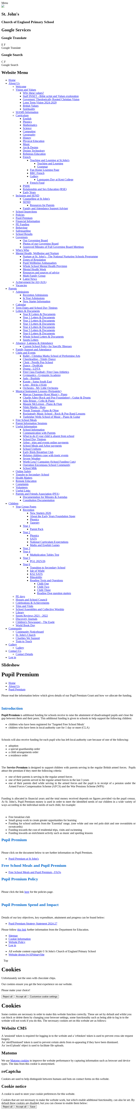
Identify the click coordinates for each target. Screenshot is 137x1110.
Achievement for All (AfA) (31, 282)
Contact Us (15, 650)
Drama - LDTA (31, 368)
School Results (24, 234)
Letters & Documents (28, 311)
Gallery (34, 176)
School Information (34, 429)
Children (13, 503)
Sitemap (13, 935)
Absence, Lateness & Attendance (34, 343)
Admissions (22, 291)
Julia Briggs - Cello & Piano (39, 400)
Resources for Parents (42, 205)
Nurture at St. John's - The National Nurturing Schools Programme (60, 256)
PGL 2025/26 (37, 561)
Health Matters (24, 477)
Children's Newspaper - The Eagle (35, 622)
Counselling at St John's (36, 198)
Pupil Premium (24, 218)
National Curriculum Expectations (49, 541)
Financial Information (28, 221)
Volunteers (22, 487)
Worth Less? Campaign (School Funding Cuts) (49, 461)
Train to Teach (24, 641)
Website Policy (17, 942)
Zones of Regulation (34, 259)
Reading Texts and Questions (46, 580)
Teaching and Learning (50, 163)
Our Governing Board (35, 240)
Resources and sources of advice (41, 272)
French (27, 157)
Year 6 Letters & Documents (39, 333)
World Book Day (25, 625)
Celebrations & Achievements (32, 602)
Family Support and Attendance (33, 349)
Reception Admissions (35, 294)
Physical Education (33, 141)
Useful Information (26, 426)
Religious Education (34, 153)
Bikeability (36, 577)
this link (21, 929)
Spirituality (29, 108)
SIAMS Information (27, 112)
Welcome (21, 86)
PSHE (26, 185)
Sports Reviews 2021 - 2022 (32, 615)
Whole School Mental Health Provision (45, 266)
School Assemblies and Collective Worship (40, 609)
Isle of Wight (37, 570)
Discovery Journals (26, 618)
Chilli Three (44, 590)
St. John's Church (25, 634)
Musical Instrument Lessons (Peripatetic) (38, 391)
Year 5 (26, 557)
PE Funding (22, 224)
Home (12, 80)
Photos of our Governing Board (41, 243)
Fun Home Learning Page (44, 169)
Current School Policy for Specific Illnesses (47, 346)
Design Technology (34, 150)
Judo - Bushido (31, 378)
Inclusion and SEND (27, 195)
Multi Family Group (34, 275)
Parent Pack (36, 529)
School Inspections (26, 211)
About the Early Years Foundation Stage (52, 516)
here (26, 891)
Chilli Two (43, 586)
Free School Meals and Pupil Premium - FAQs (35, 872)
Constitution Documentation (39, 500)
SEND (27, 201)
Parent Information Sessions (31, 423)
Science (27, 128)
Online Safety (23, 471)
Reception (28, 509)
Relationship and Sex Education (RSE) (45, 189)
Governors (22, 237)
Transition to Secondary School (47, 567)
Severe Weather (31, 458)
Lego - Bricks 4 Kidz (35, 384)
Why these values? (33, 92)
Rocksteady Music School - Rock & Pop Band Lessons (54, 413)
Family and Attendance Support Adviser (45, 208)
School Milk (30, 468)
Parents (13, 288)
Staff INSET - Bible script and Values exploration (51, 96)
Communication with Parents (39, 432)
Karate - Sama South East (37, 381)
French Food (37, 182)
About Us (14, 83)
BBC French (37, 173)
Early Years (29, 192)
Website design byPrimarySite (26, 954)
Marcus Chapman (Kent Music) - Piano (45, 394)
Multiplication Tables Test (44, 554)
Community (15, 628)
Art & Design (30, 147)
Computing (29, 131)
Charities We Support (28, 638)
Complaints (22, 484)
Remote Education (26, 480)
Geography (29, 134)
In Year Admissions (34, 298)
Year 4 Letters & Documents (39, 327)
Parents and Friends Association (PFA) (37, 493)
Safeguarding (23, 230)
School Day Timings (34, 439)
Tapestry (35, 522)
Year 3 (26, 548)
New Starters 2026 (40, 513)
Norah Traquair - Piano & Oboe (41, 410)
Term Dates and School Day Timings (36, 307)
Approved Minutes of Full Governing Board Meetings (53, 246)
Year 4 (26, 551)
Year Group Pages (26, 506)
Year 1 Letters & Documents (39, 317)
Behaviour (21, 227)
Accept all (21, 996)
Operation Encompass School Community (46, 464)
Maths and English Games (45, 545)
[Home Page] (2, 6)
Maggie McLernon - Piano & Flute (42, 404)
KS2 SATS (36, 573)
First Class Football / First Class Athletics (46, 371)
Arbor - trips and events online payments (45, 442)
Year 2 (26, 532)
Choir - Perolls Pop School (38, 362)
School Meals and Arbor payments (42, 445)
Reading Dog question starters (54, 593)
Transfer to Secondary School (32, 474)
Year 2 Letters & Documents (39, 320)
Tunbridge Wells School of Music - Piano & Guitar (51, 416)
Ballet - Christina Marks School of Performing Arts (51, 355)
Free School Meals (26, 420)
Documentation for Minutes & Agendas (45, 497)
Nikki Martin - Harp (34, 407)
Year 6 (26, 564)
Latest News (30, 278)
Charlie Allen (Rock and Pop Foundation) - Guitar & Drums (57, 397)
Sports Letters (30, 339)
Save (32, 1106)
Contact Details (24, 654)
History (27, 137)
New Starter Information (36, 301)
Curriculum (22, 115)
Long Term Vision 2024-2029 (40, 102)
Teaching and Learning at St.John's (49, 160)
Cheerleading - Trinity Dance (39, 359)
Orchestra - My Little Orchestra (40, 387)
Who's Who (22, 250)
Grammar (42, 166)
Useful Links (23, 490)
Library (20, 612)
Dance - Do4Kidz (33, 365)
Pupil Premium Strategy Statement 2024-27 (33, 923)
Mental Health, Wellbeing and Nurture (37, 253)
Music (26, 144)
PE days (20, 596)
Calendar (21, 304)
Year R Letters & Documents (39, 314)
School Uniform (32, 448)
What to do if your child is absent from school (48, 436)
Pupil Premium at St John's (24, 858)
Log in (12, 657)
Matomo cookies (19, 1060)
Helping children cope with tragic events (45, 455)
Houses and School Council (31, 599)
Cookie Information (20, 938)
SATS (33, 538)
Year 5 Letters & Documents (39, 330)
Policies (20, 214)
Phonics (27, 121)
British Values (31, 105)
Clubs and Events (25, 352)
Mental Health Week (34, 269)
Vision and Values (26, 89)
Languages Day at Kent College (55, 179)
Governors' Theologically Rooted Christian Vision (51, 99)
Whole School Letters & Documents (43, 336)
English (27, 118)
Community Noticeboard (30, 631)
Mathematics (30, 125)
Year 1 (26, 525)
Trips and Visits (24, 606)
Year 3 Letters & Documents (39, 323)
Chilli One (43, 583)
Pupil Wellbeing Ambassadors (40, 262)
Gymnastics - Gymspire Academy (42, 375)
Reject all (7, 996)
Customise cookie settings (43, 996)
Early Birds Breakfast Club (38, 452)
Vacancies (21, 285)
